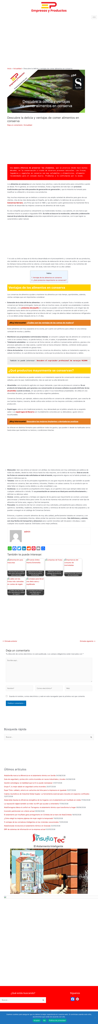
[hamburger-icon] (94, 17)
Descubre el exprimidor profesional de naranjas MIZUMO (62, 361)
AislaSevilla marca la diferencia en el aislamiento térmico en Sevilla (30, 775)
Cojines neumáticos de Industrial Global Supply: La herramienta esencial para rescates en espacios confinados (46, 794)
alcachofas (11, 391)
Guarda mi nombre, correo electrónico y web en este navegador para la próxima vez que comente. (47, 696)
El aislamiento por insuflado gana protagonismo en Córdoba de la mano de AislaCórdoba (38, 815)
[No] (95, 1017)
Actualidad (28, 125)
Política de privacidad (57, 1020)
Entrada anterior (10, 641)
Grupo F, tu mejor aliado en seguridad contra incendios (25, 787)
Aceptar (37, 1020)
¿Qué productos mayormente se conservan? (49, 280)
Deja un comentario (14, 125)
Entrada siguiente (87, 641)
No (44, 1020)
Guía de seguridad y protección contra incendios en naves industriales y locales (34, 779)
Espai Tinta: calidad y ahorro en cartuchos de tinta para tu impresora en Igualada (35, 790)
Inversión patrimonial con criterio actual (19, 811)
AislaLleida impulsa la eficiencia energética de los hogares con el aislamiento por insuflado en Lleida (42, 800)
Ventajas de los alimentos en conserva (46, 277)
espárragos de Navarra (25, 412)
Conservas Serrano (15, 203)
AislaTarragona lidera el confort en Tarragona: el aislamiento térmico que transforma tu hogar (40, 807)
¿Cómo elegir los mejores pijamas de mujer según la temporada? (28, 818)
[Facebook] (72, 999)
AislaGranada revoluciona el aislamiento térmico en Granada (27, 826)
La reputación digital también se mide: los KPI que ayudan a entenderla (31, 804)
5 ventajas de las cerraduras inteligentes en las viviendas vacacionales (31, 822)
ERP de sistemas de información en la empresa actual (24, 829)
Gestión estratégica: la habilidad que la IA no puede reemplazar (28, 783)
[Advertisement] (49, 38)
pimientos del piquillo (30, 308)
